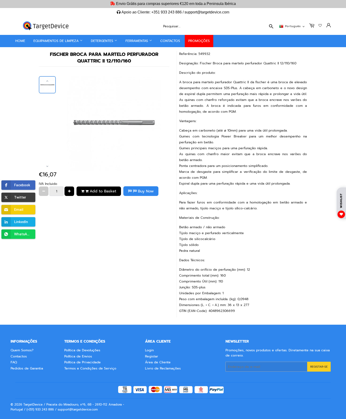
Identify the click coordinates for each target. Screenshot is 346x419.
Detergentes (102, 40)
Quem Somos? (22, 350)
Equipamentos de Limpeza (56, 40)
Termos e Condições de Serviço (90, 368)
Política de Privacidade (82, 362)
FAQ (14, 362)
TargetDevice (33, 404)
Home (20, 40)
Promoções (199, 40)
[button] (18, 185)
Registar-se (319, 367)
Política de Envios (78, 356)
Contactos (170, 40)
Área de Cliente (158, 362)
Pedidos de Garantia (27, 368)
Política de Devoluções (82, 350)
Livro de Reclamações (163, 368)
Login (149, 350)
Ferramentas (137, 40)
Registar (151, 356)
